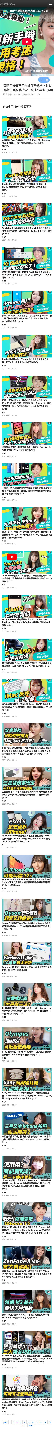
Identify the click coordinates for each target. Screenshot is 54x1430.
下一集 (44, 80)
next (31, 1425)
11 (22, 1425)
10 (50, 1422)
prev (5, 1422)
